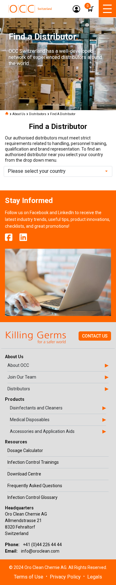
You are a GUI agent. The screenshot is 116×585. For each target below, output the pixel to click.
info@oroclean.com (40, 551)
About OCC (18, 365)
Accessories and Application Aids (42, 431)
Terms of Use (28, 577)
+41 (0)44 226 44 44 (42, 544)
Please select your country (37, 171)
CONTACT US (95, 336)
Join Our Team (21, 377)
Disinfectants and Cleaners (36, 407)
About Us (18, 114)
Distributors (37, 114)
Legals (94, 577)
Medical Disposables (29, 419)
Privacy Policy (65, 577)
